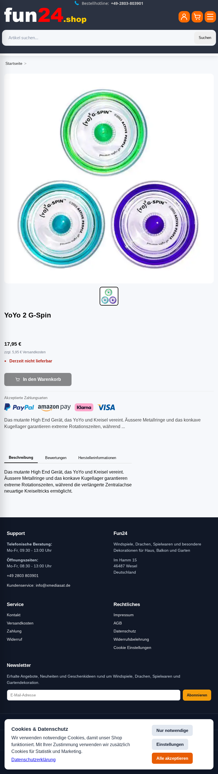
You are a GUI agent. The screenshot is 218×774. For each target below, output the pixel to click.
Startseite (13, 63)
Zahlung (14, 631)
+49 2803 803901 (23, 575)
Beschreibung (21, 457)
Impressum (124, 615)
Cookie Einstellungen (132, 647)
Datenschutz (125, 631)
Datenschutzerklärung (33, 759)
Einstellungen (170, 744)
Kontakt (13, 615)
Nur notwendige (172, 730)
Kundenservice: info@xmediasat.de (38, 585)
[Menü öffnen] (210, 16)
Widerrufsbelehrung (131, 639)
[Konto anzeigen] (184, 16)
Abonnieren (197, 695)
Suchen (205, 38)
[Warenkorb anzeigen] (197, 16)
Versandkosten (20, 623)
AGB (118, 623)
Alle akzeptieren (172, 758)
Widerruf (14, 639)
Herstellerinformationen (97, 458)
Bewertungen (55, 458)
